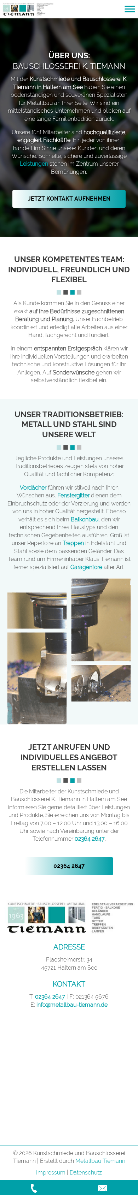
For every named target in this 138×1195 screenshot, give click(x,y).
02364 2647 (90, 838)
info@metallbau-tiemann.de (72, 1004)
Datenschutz (86, 1172)
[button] (69, 199)
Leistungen (34, 163)
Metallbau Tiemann (100, 1161)
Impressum (50, 1172)
